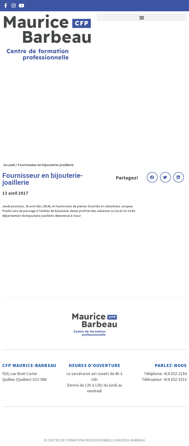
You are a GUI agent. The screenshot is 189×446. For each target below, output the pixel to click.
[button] (142, 17)
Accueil (9, 164)
